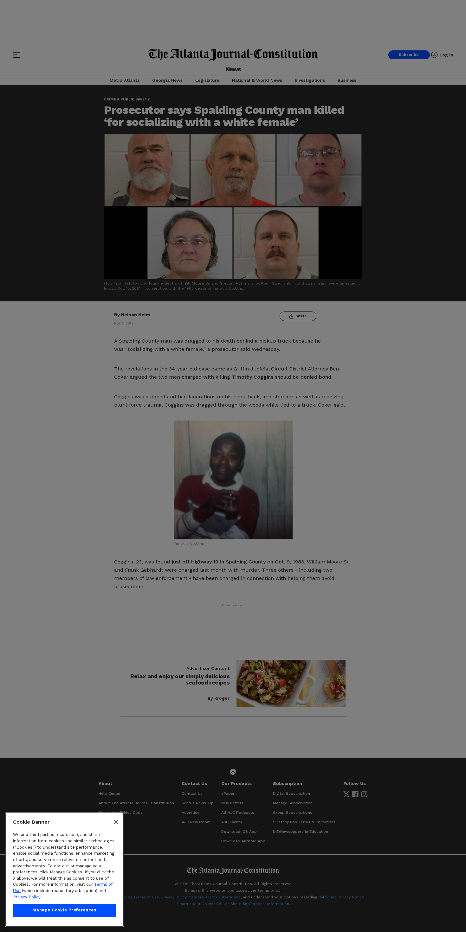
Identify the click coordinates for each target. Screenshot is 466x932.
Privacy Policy (26, 897)
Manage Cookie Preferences (64, 910)
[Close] (116, 822)
